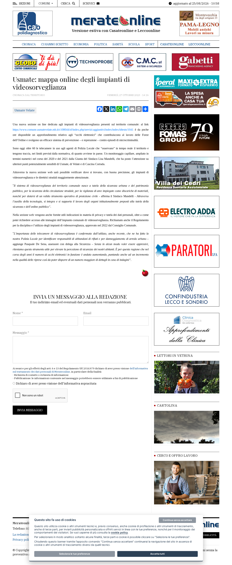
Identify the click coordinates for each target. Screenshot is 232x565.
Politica (100, 44)
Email (87, 313)
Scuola (134, 44)
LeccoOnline (199, 44)
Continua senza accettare (177, 520)
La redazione (21, 534)
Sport (150, 44)
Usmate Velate (24, 110)
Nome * (18, 313)
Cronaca (29, 44)
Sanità (118, 44)
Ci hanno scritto (54, 44)
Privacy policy (22, 539)
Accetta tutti (157, 553)
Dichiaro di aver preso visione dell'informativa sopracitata (56, 383)
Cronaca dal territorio (29, 95)
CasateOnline (172, 44)
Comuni (45, 3)
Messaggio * (21, 332)
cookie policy (119, 532)
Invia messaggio (30, 410)
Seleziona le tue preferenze (74, 553)
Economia (81, 44)
